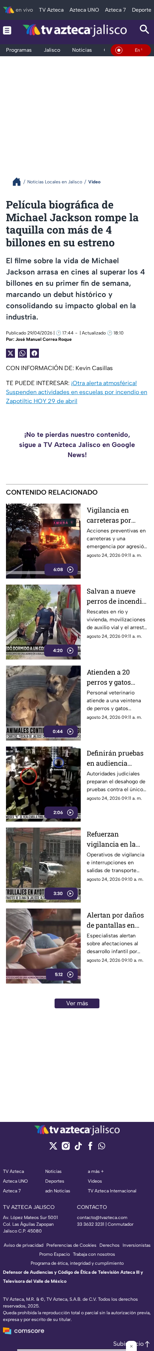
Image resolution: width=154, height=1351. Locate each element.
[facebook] (90, 1148)
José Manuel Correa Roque (43, 339)
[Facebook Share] (34, 353)
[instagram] (65, 1148)
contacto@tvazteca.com (102, 1217)
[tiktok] (78, 1148)
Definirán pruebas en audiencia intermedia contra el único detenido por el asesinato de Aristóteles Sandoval (116, 758)
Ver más (77, 1003)
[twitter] (53, 1148)
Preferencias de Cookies (71, 1245)
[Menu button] (7, 30)
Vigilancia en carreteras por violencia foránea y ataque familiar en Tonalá (117, 515)
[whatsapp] (101, 1147)
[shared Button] (22, 353)
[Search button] (144, 30)
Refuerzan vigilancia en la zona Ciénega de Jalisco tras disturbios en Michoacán (112, 839)
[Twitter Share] (10, 353)
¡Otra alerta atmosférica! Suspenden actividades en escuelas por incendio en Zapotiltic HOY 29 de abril (76, 392)
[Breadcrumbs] (19, 181)
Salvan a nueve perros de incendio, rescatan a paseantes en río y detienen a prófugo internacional (117, 596)
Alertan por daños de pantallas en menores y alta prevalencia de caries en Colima (115, 920)
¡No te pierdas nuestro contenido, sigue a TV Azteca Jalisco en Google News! (77, 444)
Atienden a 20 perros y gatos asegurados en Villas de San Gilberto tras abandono (109, 677)
